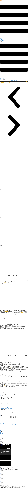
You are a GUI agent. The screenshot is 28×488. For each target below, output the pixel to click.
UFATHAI (1, 0)
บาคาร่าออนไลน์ (2, 39)
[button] (14, 19)
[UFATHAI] (14, 414)
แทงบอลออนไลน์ (2, 36)
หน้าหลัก (1, 35)
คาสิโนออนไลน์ (2, 37)
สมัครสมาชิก (15, 80)
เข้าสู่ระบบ (12, 80)
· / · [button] (14, 424)
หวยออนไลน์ (1, 38)
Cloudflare (21, 412)
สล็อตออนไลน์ (2, 40)
